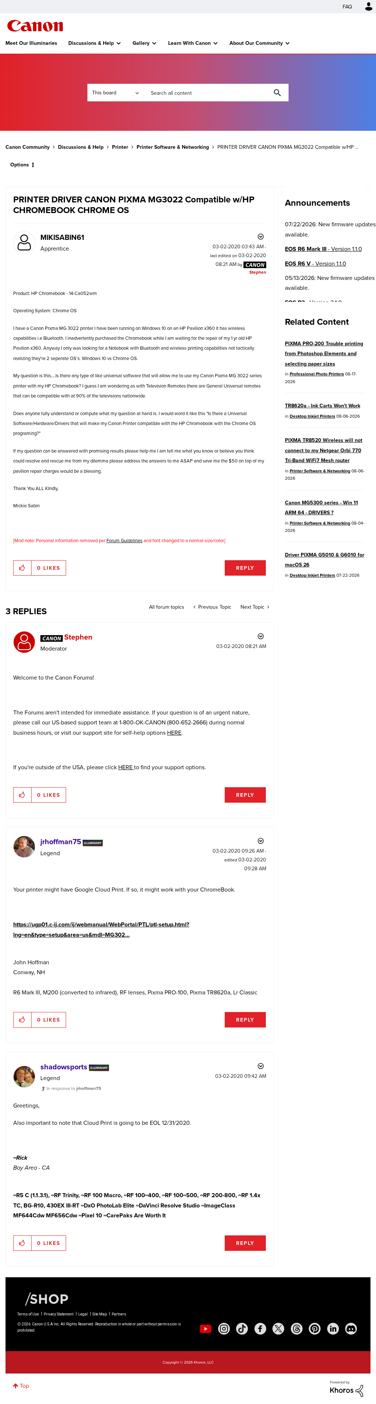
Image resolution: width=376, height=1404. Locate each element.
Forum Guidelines (124, 540)
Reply (245, 568)
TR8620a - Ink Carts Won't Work (322, 405)
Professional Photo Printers (317, 374)
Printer (120, 147)
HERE (174, 732)
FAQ (347, 6)
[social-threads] (297, 1329)
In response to (74, 1088)
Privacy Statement (58, 1314)
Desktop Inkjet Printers (312, 416)
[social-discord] (351, 1329)
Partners (119, 1314)
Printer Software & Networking (173, 147)
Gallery (141, 43)
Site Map (100, 1314)
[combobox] (216, 92)
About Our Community (256, 43)
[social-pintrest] (315, 1329)
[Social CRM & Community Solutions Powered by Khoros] (346, 1388)
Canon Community (35, 25)
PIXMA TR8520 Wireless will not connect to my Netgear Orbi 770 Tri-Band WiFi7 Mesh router (323, 450)
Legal (83, 1314)
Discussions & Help (91, 43)
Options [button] (19, 164)
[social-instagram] (224, 1329)
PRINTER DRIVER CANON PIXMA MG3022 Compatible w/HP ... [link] (287, 147)
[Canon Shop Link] (43, 1298)
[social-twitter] (278, 1329)
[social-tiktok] (242, 1329)
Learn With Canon (189, 43)
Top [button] (24, 1386)
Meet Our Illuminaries (31, 43)
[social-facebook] (260, 1329)
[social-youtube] (206, 1329)
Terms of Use (28, 1314)
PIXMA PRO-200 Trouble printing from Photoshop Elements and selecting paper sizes (324, 353)
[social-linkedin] (333, 1329)
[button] (23, 568)
